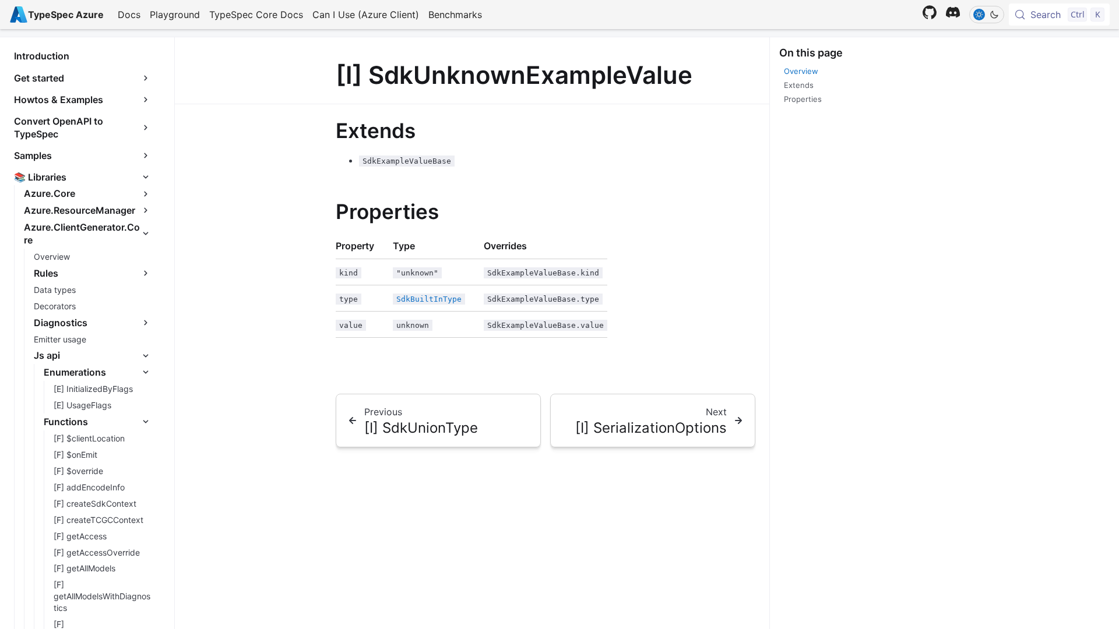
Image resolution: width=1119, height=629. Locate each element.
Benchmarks (455, 14)
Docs (129, 14)
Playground (175, 14)
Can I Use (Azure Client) (365, 14)
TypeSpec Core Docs (256, 14)
